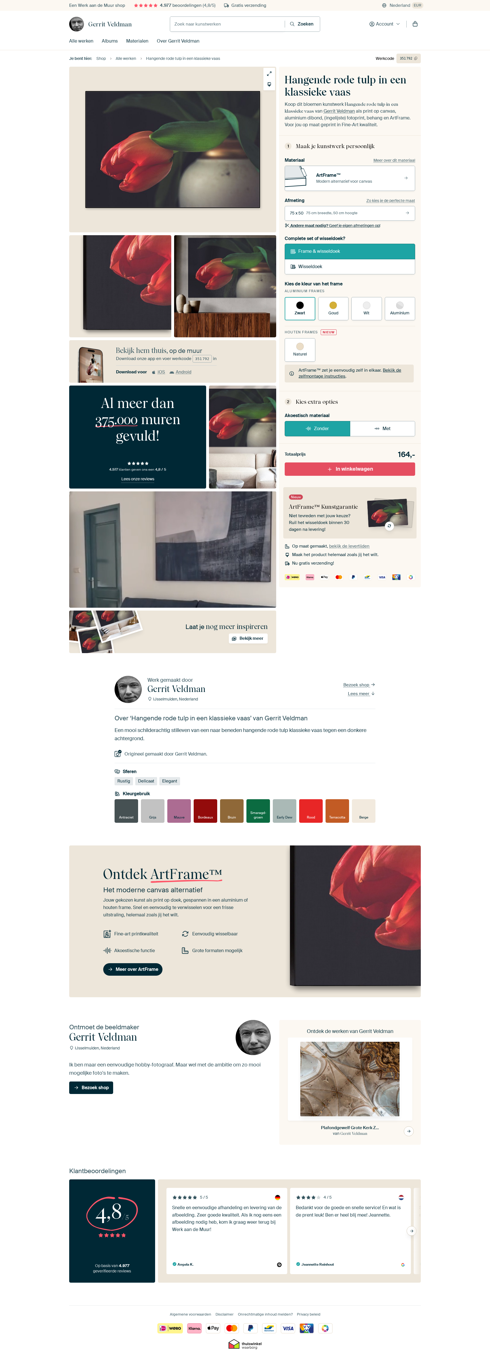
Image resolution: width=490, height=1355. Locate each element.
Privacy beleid (308, 1314)
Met (386, 429)
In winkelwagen (354, 469)
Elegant (169, 781)
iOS (161, 372)
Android (183, 372)
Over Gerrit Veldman (178, 41)
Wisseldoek (310, 267)
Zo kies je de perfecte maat (390, 200)
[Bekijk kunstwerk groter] (269, 74)
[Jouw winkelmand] (415, 24)
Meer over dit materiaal (394, 160)
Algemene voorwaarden (190, 1314)
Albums (110, 41)
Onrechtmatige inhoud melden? (265, 1314)
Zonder (321, 429)
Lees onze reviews (137, 478)
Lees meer (359, 694)
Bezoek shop (356, 685)
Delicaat (146, 781)
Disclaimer (225, 1314)
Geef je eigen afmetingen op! (335, 225)
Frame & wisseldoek (319, 251)
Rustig (123, 781)
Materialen (137, 41)
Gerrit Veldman (110, 24)
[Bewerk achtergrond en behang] (269, 84)
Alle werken (81, 41)
